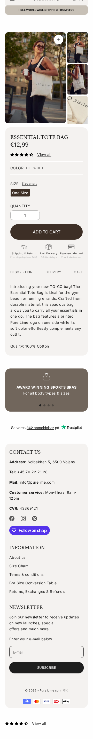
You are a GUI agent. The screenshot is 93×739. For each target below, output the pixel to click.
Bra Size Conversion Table (33, 583)
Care (78, 272)
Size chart (29, 183)
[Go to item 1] (77, 47)
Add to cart (46, 231)
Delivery (53, 272)
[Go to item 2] (77, 79)
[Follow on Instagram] (23, 518)
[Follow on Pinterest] (34, 518)
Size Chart (18, 566)
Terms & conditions (26, 574)
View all (44, 154)
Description (21, 272)
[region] (46, 384)
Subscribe (46, 667)
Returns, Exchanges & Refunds (37, 591)
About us (17, 557)
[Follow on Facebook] (11, 518)
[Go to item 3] (77, 111)
